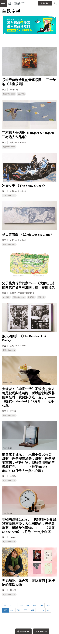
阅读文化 (41, 297)
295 (21, 605)
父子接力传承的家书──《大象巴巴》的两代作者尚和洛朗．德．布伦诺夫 (29, 285)
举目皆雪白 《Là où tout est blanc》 (28, 234)
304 (32, 610)
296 (27, 605)
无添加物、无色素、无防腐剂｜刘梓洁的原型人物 (28, 583)
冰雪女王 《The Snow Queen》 (24, 185)
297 (34, 605)
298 (41, 605)
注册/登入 (45, 3)
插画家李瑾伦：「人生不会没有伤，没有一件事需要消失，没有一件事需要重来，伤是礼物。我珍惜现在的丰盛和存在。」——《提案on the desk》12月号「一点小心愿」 (28, 462)
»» (48, 610)
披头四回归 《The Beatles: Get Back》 (24, 338)
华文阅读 (6, 297)
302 (18, 610)
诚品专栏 (21, 94)
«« (5, 605)
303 (25, 610)
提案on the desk (9, 94)
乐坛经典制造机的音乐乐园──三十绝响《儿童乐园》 (29, 82)
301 (12, 610)
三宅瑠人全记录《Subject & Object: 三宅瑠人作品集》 (28, 135)
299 (48, 605)
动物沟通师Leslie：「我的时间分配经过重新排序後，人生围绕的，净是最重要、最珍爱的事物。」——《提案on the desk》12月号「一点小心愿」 (29, 526)
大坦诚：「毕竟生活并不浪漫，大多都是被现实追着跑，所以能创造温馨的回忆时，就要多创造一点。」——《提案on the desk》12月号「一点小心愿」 (28, 397)
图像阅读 (31, 297)
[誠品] (18, 3)
